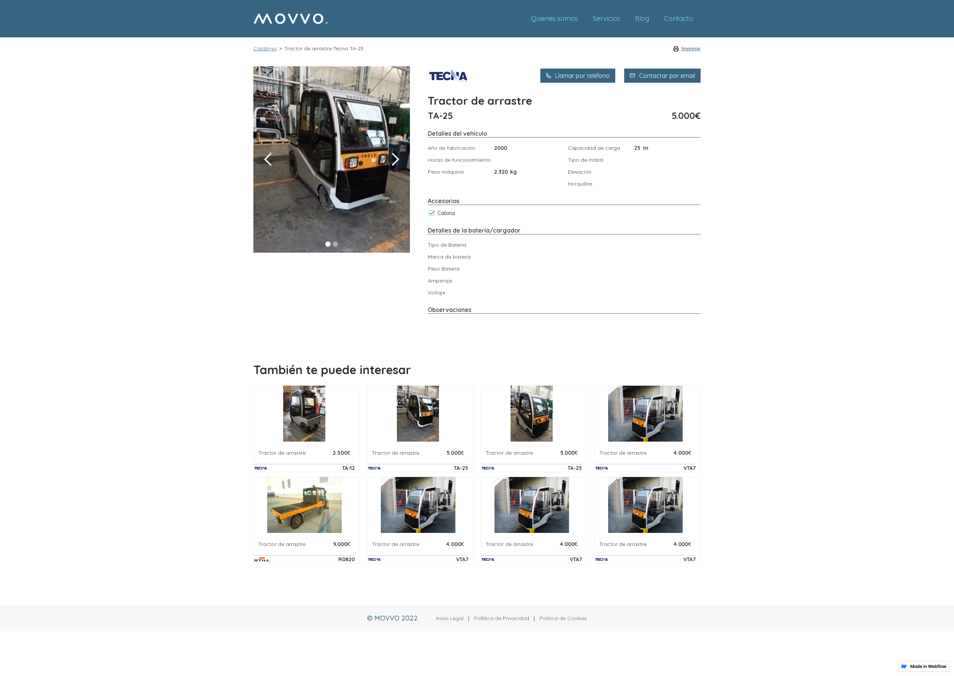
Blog (642, 18)
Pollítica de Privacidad (501, 618)
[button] (268, 159)
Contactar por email (667, 75)
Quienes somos (554, 18)
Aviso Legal (450, 618)
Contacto (678, 18)
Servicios (606, 18)
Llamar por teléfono (582, 75)
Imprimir (691, 48)
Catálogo (265, 48)
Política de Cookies (563, 618)
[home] (388, 19)
